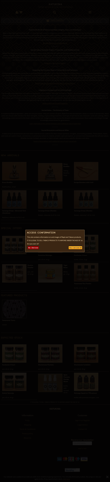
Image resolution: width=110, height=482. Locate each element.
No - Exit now (33, 248)
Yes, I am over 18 (75, 248)
